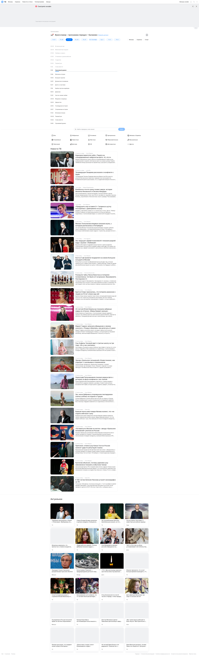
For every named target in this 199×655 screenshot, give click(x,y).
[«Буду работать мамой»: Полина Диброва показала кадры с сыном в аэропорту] (87, 540)
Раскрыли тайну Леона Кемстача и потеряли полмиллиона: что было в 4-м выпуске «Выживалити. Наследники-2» (95, 277)
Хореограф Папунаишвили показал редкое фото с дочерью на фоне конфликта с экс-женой (94, 378)
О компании (7, 653)
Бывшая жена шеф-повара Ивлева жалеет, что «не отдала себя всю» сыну (94, 412)
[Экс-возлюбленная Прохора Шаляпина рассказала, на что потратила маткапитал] (112, 515)
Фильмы (131, 39)
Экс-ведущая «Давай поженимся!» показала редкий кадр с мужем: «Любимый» (95, 242)
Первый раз (58, 63)
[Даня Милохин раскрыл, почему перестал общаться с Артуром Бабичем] (136, 639)
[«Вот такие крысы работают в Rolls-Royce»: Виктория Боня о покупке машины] (136, 614)
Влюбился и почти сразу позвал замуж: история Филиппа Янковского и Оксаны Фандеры (93, 190)
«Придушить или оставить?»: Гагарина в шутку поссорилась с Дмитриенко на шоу (93, 207)
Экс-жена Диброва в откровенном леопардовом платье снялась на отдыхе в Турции (94, 395)
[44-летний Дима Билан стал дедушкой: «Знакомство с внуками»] (112, 639)
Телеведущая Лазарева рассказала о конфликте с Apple (94, 173)
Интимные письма (60, 113)
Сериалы (139, 39)
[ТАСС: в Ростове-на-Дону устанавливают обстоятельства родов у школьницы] (136, 540)
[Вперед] (196, 6)
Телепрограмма (55, 31)
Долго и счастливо (60, 84)
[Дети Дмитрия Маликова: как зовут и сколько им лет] (136, 589)
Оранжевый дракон (60, 70)
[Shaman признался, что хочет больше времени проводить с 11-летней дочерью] (136, 564)
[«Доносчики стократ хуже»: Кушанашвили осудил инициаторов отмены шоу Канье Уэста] (87, 639)
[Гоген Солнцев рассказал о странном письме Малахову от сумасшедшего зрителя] (62, 589)
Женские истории (60, 74)
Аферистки (58, 102)
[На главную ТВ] (4, 2)
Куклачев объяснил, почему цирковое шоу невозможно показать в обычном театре (91, 464)
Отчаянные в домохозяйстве (63, 56)
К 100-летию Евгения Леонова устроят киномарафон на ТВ (95, 481)
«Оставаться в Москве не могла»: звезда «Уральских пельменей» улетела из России (95, 430)
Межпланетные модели (61, 49)
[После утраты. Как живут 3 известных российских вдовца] (136, 515)
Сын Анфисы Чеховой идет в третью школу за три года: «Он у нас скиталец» (94, 344)
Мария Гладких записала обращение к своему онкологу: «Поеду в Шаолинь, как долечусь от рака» (95, 327)
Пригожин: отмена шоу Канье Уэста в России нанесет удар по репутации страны (92, 447)
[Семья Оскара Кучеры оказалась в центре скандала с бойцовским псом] (87, 515)
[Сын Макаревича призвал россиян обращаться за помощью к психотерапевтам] (112, 540)
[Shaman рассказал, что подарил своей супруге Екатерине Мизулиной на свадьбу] (62, 639)
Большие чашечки (60, 77)
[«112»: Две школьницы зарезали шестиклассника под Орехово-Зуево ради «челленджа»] (112, 564)
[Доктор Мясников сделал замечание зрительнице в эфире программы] (112, 614)
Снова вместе (59, 66)
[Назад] (193, 6)
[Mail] (2, 2)
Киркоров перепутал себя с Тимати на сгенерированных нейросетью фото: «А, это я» (93, 156)
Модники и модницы (61, 98)
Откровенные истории (61, 109)
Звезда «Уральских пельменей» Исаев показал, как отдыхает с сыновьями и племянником (95, 361)
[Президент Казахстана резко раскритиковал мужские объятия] (62, 564)
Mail (2, 653)
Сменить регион (103, 35)
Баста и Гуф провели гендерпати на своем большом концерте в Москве (95, 259)
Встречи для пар (59, 46)
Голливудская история (61, 106)
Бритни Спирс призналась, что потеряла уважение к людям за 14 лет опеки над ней (95, 293)
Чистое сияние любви (61, 95)
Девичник (57, 91)
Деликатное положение (61, 81)
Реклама (13, 653)
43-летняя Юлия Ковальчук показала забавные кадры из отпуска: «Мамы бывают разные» (93, 310)
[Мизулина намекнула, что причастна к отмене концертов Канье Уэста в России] (62, 540)
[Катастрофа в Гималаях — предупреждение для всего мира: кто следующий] (87, 564)
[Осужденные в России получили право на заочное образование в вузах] (62, 614)
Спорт (146, 39)
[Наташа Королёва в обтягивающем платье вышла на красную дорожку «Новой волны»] (87, 614)
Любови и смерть (60, 53)
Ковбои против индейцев (62, 88)
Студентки (58, 60)
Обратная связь (192, 653)
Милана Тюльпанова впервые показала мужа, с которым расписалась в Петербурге (93, 225)
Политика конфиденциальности (163, 653)
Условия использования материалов (179, 653)
